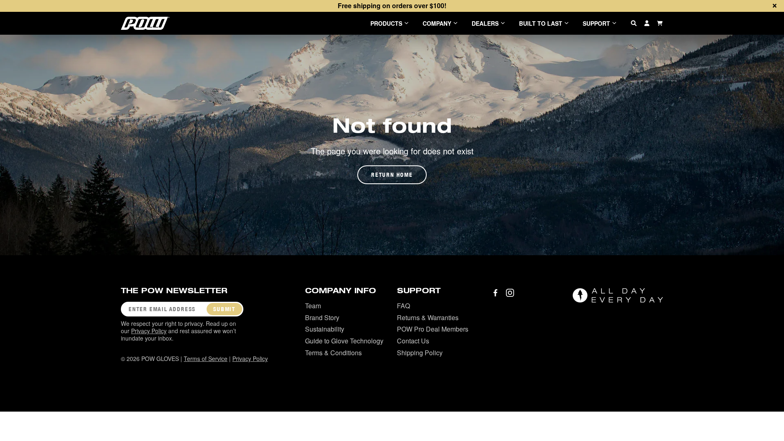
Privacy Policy (149, 331)
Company (437, 23)
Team (313, 305)
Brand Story (322, 317)
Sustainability (324, 329)
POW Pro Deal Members (432, 329)
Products (386, 23)
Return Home (392, 175)
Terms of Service (205, 358)
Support (596, 23)
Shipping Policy (420, 352)
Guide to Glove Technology (344, 340)
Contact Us (413, 340)
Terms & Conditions (333, 352)
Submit (224, 309)
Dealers (485, 23)
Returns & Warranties (428, 317)
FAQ (403, 305)
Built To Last (540, 23)
